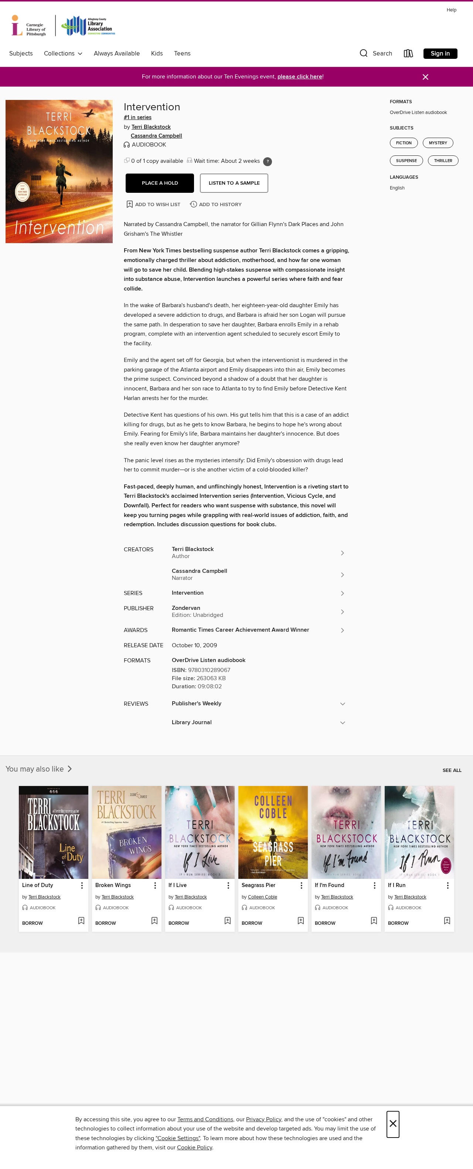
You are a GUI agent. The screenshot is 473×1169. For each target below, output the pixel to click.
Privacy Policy (263, 1119)
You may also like (36, 769)
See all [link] (452, 770)
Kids (157, 54)
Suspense (406, 161)
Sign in (440, 54)
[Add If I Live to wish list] (227, 921)
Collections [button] (61, 54)
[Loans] (409, 55)
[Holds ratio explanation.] (267, 161)
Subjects (21, 54)
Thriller (443, 161)
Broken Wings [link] (113, 885)
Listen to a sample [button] (234, 183)
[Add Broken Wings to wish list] (154, 921)
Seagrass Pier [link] (258, 885)
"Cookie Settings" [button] (178, 1138)
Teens (182, 54)
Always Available (117, 54)
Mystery (438, 143)
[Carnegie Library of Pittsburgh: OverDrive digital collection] (63, 25)
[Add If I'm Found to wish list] (373, 921)
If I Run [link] (397, 885)
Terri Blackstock (151, 127)
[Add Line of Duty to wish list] (81, 921)
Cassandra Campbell (156, 136)
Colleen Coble (262, 897)
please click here (300, 77)
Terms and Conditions (205, 1119)
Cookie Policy (194, 1147)
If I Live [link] (178, 885)
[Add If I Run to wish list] (447, 921)
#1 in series (138, 117)
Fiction (404, 143)
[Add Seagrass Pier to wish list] (300, 921)
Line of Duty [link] (37, 885)
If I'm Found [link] (329, 885)
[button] (375, 55)
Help (451, 10)
